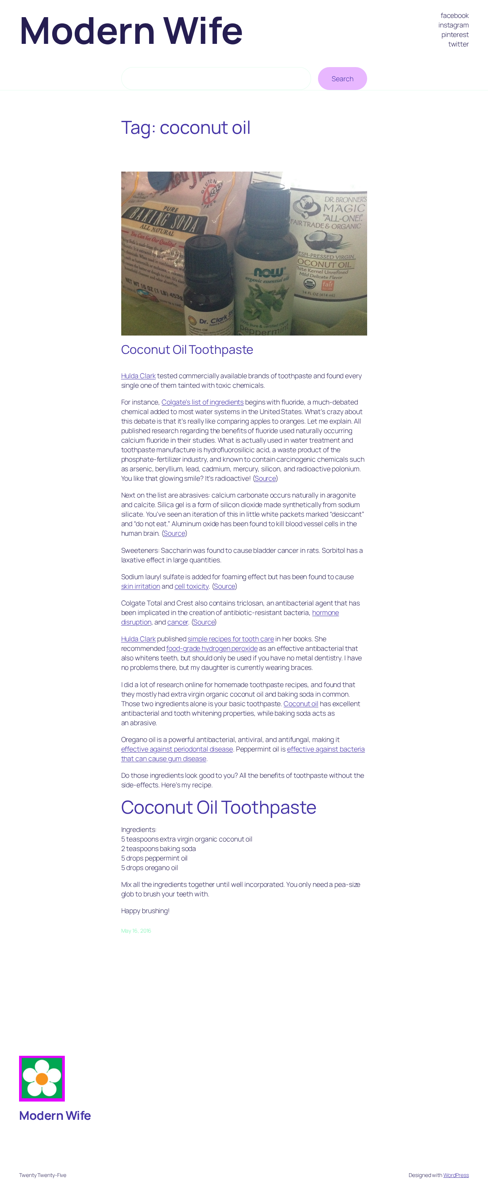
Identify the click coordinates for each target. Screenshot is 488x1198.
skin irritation (141, 586)
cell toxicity (192, 586)
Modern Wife (131, 30)
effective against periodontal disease (177, 748)
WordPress (456, 1175)
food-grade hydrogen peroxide (211, 648)
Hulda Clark (138, 375)
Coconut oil (301, 703)
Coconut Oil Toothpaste (187, 350)
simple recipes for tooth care (231, 638)
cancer (177, 621)
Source (265, 478)
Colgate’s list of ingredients (203, 401)
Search (342, 78)
